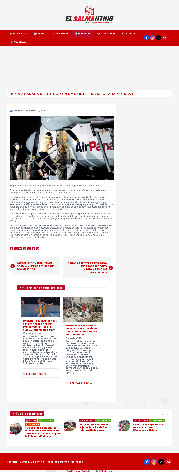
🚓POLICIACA (18, 41)
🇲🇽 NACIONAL (61, 33)
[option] (35, 428)
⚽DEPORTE (128, 33)
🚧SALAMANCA (18, 33)
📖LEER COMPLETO (35, 373)
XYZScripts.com (105, 471)
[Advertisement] (89, 66)
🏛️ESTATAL (39, 33)
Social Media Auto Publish (77, 471)
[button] (163, 414)
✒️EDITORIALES (105, 33)
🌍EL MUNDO (82, 33)
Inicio (14, 94)
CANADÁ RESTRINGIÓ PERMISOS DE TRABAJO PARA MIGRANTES (81, 94)
